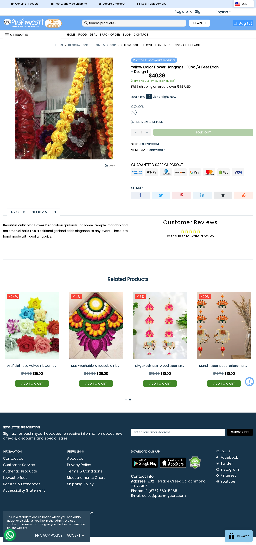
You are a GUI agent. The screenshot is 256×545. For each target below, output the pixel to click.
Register (182, 11)
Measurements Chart (86, 477)
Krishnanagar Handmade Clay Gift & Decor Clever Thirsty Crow (96, 365)
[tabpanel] (32, 343)
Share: (137, 188)
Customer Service (19, 464)
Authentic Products (20, 471)
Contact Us (13, 458)
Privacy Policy (79, 464)
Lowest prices (15, 477)
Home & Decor (105, 45)
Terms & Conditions (84, 471)
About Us (75, 458)
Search (199, 23)
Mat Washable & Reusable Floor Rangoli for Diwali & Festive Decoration (224, 365)
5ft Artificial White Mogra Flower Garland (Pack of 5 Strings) (32, 365)
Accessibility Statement (24, 490)
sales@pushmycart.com (164, 495)
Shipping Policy (80, 484)
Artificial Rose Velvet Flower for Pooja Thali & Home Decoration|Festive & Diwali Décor (160, 365)
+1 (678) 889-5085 (160, 490)
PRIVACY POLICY (49, 535)
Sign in (201, 11)
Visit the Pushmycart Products (154, 60)
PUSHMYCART (33, 23)
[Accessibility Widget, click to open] (249, 381)
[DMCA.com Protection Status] (195, 462)
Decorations (78, 45)
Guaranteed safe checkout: (157, 164)
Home (59, 45)
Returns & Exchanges (21, 484)
